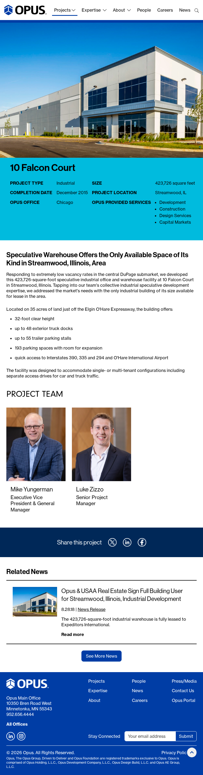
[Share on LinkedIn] (127, 542)
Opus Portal (183, 700)
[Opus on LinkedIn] (10, 736)
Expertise (91, 10)
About (119, 10)
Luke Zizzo (90, 489)
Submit (186, 736)
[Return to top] (191, 752)
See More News (101, 656)
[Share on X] (112, 542)
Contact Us (183, 690)
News (184, 10)
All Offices (17, 724)
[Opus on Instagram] (21, 736)
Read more (72, 634)
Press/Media (184, 681)
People (144, 10)
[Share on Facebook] (142, 542)
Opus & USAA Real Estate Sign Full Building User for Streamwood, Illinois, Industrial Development (122, 594)
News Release (91, 609)
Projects (62, 10)
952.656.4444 (20, 714)
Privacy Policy (175, 752)
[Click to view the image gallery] (101, 90)
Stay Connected (104, 736)
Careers (165, 10)
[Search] (197, 10)
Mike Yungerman (32, 489)
